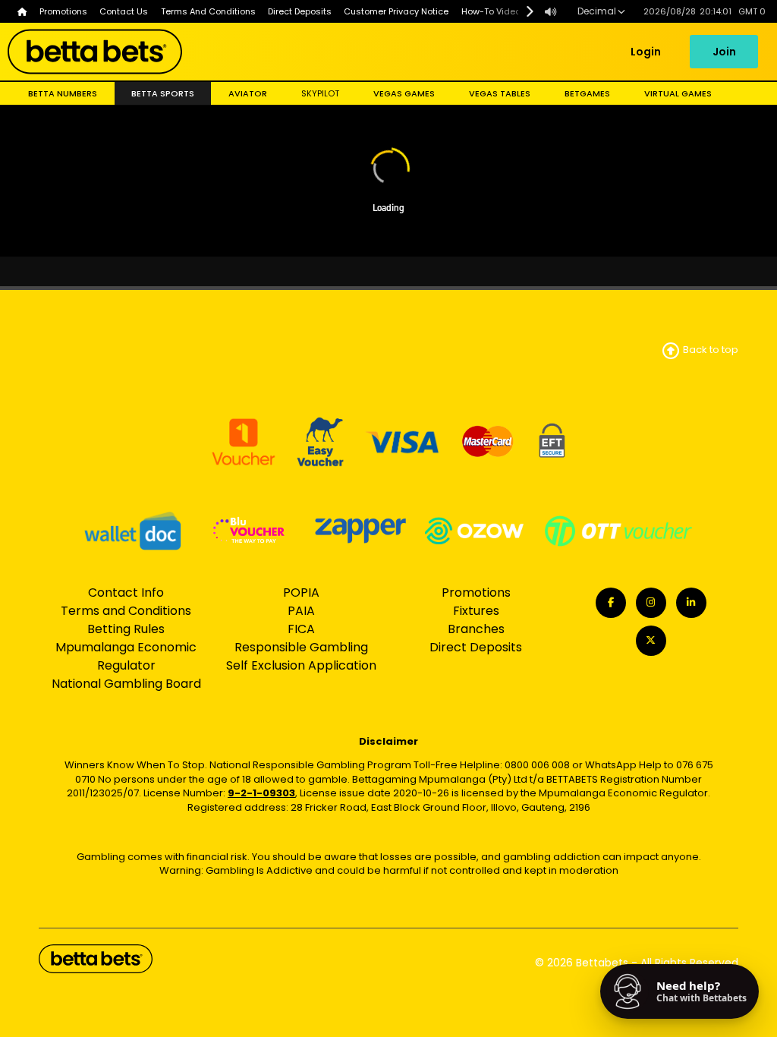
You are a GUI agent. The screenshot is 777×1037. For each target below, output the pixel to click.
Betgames (587, 93)
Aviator (247, 93)
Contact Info (126, 592)
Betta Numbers (62, 93)
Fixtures (476, 610)
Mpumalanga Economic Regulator (126, 656)
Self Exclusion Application (301, 665)
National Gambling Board (126, 683)
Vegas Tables (499, 93)
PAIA (301, 610)
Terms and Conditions (126, 610)
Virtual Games (678, 93)
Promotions (476, 592)
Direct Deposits (475, 647)
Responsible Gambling (301, 647)
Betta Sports (162, 93)
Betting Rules (126, 629)
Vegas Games (404, 93)
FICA (301, 629)
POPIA (301, 592)
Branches (476, 629)
